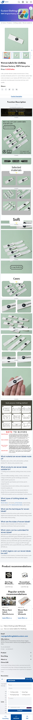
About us (4, 659)
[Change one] (29, 708)
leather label (18, 504)
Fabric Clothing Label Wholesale (15, 626)
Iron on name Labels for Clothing (15, 629)
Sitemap (3, 685)
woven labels (24, 521)
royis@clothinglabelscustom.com (14, 636)
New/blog (4, 656)
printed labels (18, 502)
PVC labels (12, 504)
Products (9, 22)
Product (3, 652)
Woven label (4, 502)
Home (4, 22)
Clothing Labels (17, 22)
